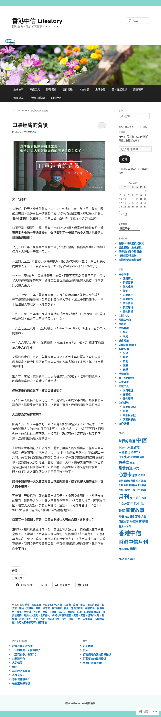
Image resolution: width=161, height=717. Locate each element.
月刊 (35, 619)
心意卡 (125, 474)
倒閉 (14, 667)
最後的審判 (25, 619)
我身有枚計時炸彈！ (23, 646)
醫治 (21, 608)
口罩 (79, 612)
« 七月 (124, 214)
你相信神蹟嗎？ (21, 679)
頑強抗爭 (90, 608)
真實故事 (135, 510)
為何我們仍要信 (21, 671)
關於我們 (56, 98)
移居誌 (122, 324)
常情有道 (124, 373)
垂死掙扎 (45, 615)
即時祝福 (51, 89)
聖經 (132, 516)
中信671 (122, 447)
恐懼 (140, 475)
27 (133, 206)
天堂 (82, 615)
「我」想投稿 (37, 98)
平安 (136, 468)
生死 (125, 332)
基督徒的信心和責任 (130, 251)
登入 (85, 650)
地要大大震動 (31, 615)
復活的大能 (93, 615)
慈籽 (121, 480)
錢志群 (46, 608)
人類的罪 (87, 619)
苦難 (38, 608)
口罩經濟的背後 (30, 125)
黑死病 (36, 612)
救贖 (126, 485)
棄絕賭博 (128, 307)
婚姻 (142, 457)
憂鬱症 (127, 394)
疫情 (75, 604)
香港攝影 (124, 549)
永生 (64, 619)
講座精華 (138, 89)
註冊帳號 (88, 646)
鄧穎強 (143, 521)
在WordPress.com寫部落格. (80, 703)
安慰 (125, 369)
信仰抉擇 (128, 311)
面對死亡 (128, 278)
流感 (71, 619)
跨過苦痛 (128, 282)
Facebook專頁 (127, 559)
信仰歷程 (128, 398)
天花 (75, 615)
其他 (125, 290)
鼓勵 (125, 357)
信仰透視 (18, 98)
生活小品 (100, 89)
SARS (62, 612)
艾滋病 (29, 608)
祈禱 (121, 516)
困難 (125, 365)
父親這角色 (18, 658)
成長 (138, 480)
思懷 (134, 475)
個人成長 (128, 286)
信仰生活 (124, 457)
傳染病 (71, 612)
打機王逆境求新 (127, 255)
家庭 (125, 336)
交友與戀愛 (129, 419)
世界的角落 (127, 440)
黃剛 (133, 548)
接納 (143, 480)
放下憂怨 (128, 303)
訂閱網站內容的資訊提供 (97, 654)
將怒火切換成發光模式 (131, 243)
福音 (127, 516)
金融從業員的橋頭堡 (130, 259)
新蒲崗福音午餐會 (137, 485)
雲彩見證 (124, 328)
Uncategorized (127, 344)
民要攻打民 (53, 619)
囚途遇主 (128, 295)
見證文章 (124, 521)
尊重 (132, 462)
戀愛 (133, 480)
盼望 (125, 353)
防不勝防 (57, 608)
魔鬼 (19, 612)
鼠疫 (45, 612)
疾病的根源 (93, 604)
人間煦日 (124, 452)
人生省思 (84, 89)
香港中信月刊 (133, 541)
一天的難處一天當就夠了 (26, 650)
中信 (78, 619)
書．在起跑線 (119, 89)
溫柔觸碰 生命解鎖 (130, 247)
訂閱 (124, 159)
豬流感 (27, 612)
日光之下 (128, 489)
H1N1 (53, 612)
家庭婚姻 (128, 299)
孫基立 (124, 462)
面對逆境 (24, 604)
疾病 (82, 604)
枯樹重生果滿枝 (21, 683)
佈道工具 (35, 89)
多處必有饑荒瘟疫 (61, 615)
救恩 (121, 485)
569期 (67, 604)
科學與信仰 (125, 320)
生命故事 (18, 89)
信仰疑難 (67, 89)
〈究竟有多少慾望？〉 (25, 654)
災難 (144, 497)
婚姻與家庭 (129, 415)
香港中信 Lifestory (37, 20)
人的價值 (17, 662)
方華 (121, 489)
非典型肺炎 (77, 608)
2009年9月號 (55, 604)
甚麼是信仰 (129, 407)
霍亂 (66, 608)
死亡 (42, 619)
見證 (143, 516)
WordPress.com (92, 662)
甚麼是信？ (18, 675)
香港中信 (130, 533)
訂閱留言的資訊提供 (94, 658)
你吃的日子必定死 (26, 622)
